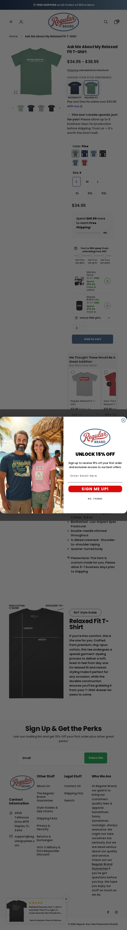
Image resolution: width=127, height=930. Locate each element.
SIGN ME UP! (95, 488)
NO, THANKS (95, 498)
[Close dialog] (124, 420)
